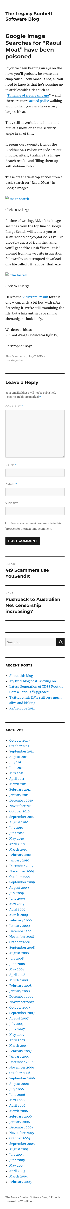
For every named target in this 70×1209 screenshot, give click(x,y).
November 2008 (21, 937)
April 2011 (16, 779)
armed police (39, 101)
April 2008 (17, 975)
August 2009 (19, 887)
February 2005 (20, 1182)
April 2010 (17, 844)
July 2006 (16, 1089)
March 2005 (18, 1176)
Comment (14, 406)
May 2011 (16, 773)
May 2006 (17, 1100)
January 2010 (19, 860)
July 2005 (16, 1154)
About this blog (21, 676)
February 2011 (20, 789)
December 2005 (21, 1127)
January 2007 (19, 1056)
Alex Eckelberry (15, 356)
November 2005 (21, 1133)
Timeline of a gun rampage (28, 95)
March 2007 (18, 1045)
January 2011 (19, 795)
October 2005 (19, 1138)
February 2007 (20, 1051)
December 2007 (21, 996)
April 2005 (17, 1171)
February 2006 (20, 1116)
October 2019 (19, 740)
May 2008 (16, 969)
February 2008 (20, 986)
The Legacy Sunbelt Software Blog (28, 16)
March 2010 (18, 849)
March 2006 (18, 1111)
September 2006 (22, 1078)
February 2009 (20, 920)
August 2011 (18, 757)
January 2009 (19, 926)
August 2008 (19, 953)
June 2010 (16, 833)
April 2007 (17, 1040)
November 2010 (21, 806)
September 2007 (22, 1013)
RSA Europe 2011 (22, 708)
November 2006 (21, 1067)
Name (11, 465)
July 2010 (16, 828)
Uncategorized (14, 360)
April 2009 (17, 909)
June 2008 (17, 964)
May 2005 (16, 1165)
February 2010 (20, 855)
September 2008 (22, 947)
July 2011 (16, 762)
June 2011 (16, 768)
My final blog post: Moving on (32, 681)
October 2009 (19, 877)
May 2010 (16, 838)
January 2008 (19, 991)
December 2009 (21, 866)
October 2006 (19, 1073)
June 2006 (17, 1095)
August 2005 (19, 1149)
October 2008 (19, 942)
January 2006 (19, 1122)
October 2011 (19, 746)
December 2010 (21, 800)
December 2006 (21, 1062)
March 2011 (18, 784)
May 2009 (17, 904)
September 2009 (22, 882)
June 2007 (17, 1029)
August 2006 (19, 1084)
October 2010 (19, 811)
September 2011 (21, 751)
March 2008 (18, 980)
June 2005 (17, 1160)
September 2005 (22, 1144)
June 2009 (17, 898)
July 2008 (16, 958)
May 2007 (16, 1035)
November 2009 (21, 871)
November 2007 (21, 1002)
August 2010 (18, 822)
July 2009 (16, 893)
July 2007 (16, 1024)
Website (12, 503)
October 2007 (19, 1007)
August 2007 (19, 1018)
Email (11, 484)
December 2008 (21, 931)
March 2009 (18, 915)
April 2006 (17, 1105)
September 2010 (21, 817)
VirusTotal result (35, 297)
